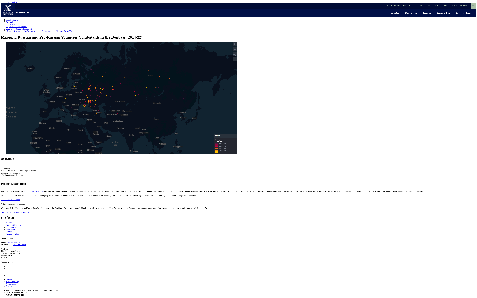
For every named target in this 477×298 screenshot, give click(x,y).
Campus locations (13, 234)
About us (9, 223)
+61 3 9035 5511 (19, 245)
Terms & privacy (12, 282)
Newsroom (10, 229)
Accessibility (11, 284)
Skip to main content (9, 2)
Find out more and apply (10, 200)
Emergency (10, 279)
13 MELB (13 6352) (15, 242)
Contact (9, 232)
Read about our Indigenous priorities (15, 212)
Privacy (9, 286)
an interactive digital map (34, 191)
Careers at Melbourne (14, 225)
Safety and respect (13, 227)
